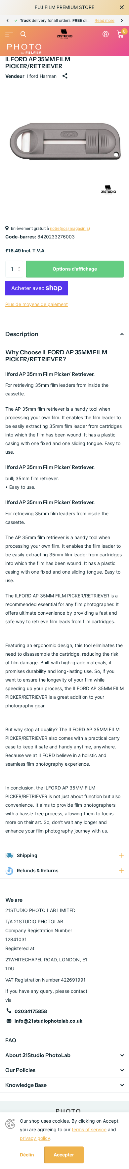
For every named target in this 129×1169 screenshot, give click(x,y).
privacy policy (35, 1138)
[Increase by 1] (20, 263)
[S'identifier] (106, 34)
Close (121, 7)
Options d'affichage (75, 269)
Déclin (27, 1154)
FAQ (10, 1040)
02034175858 (31, 1011)
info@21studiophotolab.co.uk (48, 1021)
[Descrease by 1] (20, 274)
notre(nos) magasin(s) (70, 228)
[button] (7, 20)
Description (21, 334)
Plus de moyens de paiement (36, 304)
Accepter (64, 1154)
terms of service (89, 1129)
